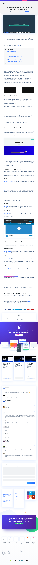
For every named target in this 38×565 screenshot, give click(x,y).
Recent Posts (21, 543)
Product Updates (21, 544)
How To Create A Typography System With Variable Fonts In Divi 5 (6, 504)
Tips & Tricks (16, 504)
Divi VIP (9, 550)
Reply (34, 405)
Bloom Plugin (9, 554)
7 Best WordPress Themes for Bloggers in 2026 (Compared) (30, 364)
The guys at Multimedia (7, 251)
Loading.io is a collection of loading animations (11, 276)
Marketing (16, 499)
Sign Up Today (19, 523)
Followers (4, 539)
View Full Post (7, 378)
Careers (33, 544)
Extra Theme (9, 553)
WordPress (7, 32)
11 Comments (27, 11)
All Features (3, 543)
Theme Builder (3, 552)
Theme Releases (17, 502)
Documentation (15, 543)
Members (10, 539)
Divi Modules (3, 544)
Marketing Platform (4, 553)
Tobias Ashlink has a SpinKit (8, 268)
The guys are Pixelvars (7, 284)
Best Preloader (6, 198)
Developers (3, 556)
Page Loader (6, 206)
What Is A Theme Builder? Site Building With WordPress (7, 364)
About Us (33, 543)
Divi (19, 45)
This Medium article (7, 258)
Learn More (24, 0)
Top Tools (21, 550)
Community (16, 493)
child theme (28, 301)
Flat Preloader (6, 190)
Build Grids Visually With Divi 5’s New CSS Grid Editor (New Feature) (7, 495)
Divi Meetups (27, 543)
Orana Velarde (23, 11)
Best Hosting (21, 551)
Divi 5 (8, 544)
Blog (4, 32)
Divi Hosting (9, 551)
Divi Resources (17, 496)
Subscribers (22, 539)
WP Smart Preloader (7, 213)
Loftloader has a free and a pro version (10, 181)
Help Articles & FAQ (16, 544)
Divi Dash (9, 552)
